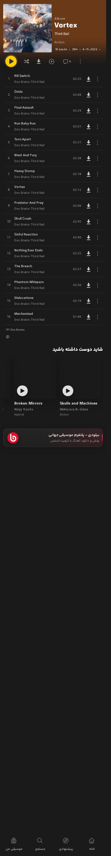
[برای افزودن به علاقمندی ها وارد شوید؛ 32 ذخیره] (53, 61)
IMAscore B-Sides (74, 409)
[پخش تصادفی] (26, 61)
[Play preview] (68, 390)
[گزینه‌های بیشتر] (80, 61)
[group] (78, 49)
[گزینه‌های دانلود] (40, 61)
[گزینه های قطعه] (97, 79)
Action (59, 42)
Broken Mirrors (28, 403)
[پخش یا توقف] (11, 61)
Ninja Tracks (23, 409)
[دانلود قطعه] (88, 79)
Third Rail (61, 34)
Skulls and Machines (78, 403)
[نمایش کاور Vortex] (27, 28)
